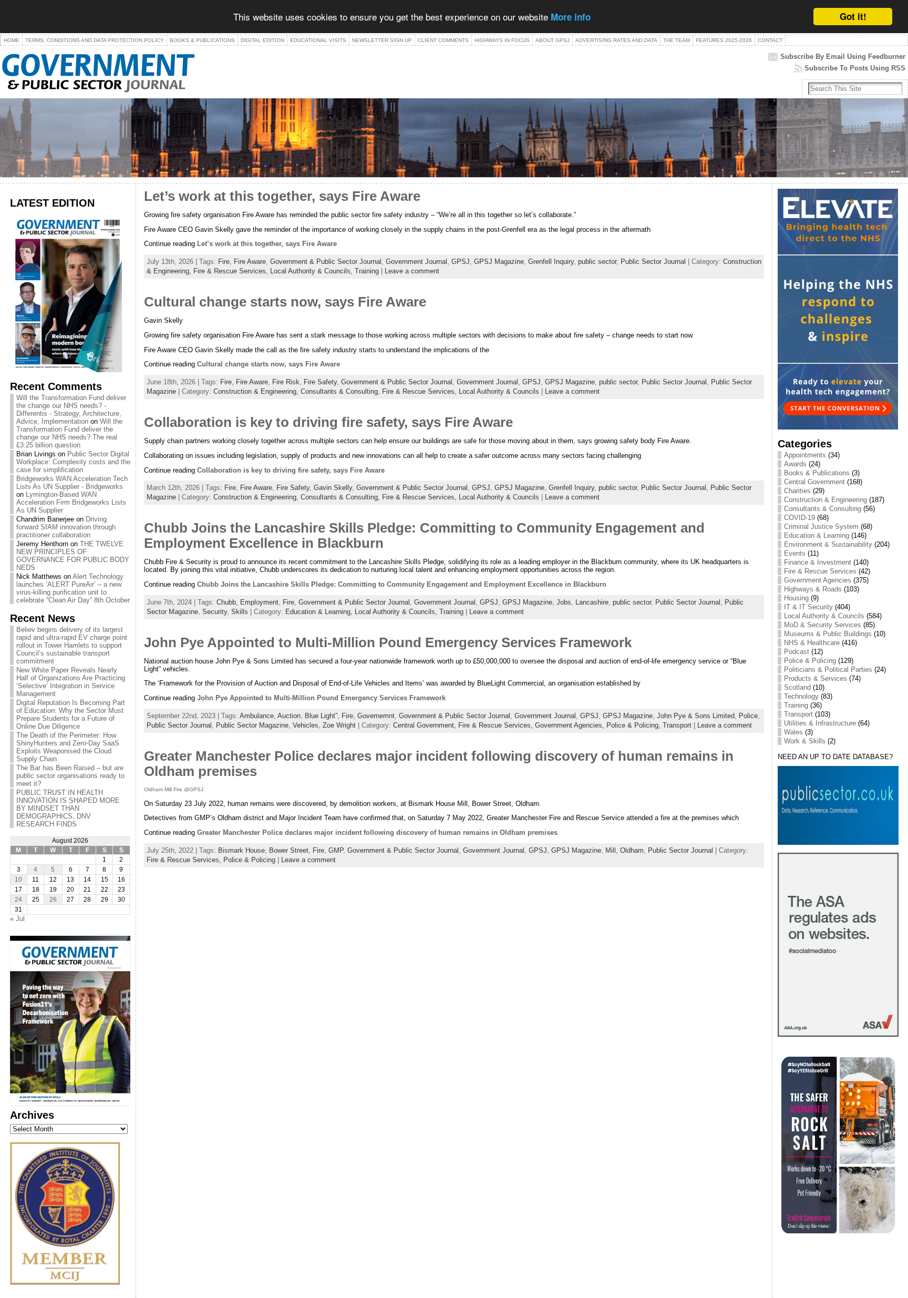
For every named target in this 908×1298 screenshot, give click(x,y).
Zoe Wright (339, 725)
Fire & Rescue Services (820, 571)
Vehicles (305, 725)
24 (18, 899)
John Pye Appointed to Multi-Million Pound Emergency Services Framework (388, 642)
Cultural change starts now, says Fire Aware (285, 301)
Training (367, 271)
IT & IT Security (808, 607)
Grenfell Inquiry (551, 261)
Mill (610, 850)
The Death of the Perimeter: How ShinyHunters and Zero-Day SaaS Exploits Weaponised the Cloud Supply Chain (67, 747)
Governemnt (376, 716)
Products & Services (815, 678)
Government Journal (416, 261)
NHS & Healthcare (812, 643)
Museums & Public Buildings (828, 634)
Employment (259, 602)
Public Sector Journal (653, 261)
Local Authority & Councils (499, 391)
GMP (335, 850)
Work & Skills (805, 741)
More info (571, 17)
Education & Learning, (320, 612)
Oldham (632, 850)
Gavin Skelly (333, 488)
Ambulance (257, 716)
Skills (239, 612)
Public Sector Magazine (252, 725)
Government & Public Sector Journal (325, 261)
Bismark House (241, 850)
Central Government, (425, 725)
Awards (795, 464)
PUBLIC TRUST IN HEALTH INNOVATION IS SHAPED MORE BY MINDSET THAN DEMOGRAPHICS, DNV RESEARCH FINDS (68, 808)
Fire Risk (286, 382)
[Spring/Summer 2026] (66, 370)
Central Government (814, 482)
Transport (677, 725)
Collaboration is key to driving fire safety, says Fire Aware (328, 422)
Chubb (226, 602)
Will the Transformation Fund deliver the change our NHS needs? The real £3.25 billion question (69, 433)
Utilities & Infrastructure (820, 723)
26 (53, 899)
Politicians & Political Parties (828, 669)
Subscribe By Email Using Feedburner (842, 56)
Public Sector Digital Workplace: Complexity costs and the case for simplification (73, 462)
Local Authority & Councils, (312, 271)
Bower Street (288, 850)
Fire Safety (320, 382)
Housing (796, 598)
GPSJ (460, 261)
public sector (597, 261)
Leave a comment (412, 271)
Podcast (796, 652)
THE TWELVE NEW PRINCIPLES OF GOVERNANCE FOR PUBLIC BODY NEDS (72, 555)
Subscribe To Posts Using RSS (854, 68)
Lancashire (591, 602)
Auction (289, 716)
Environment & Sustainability (828, 544)
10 (18, 879)
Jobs (563, 602)
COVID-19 (799, 518)
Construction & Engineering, (257, 391)
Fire (224, 261)
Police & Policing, (634, 725)
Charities (797, 491)
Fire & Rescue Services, (231, 271)
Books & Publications (817, 473)
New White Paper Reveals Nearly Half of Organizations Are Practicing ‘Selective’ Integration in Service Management (70, 682)
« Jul (17, 919)
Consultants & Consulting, (341, 391)
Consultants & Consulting (822, 509)
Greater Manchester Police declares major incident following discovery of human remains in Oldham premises (377, 832)
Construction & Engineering (825, 500)
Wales (793, 732)
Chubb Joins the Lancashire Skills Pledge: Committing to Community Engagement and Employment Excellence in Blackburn (401, 584)
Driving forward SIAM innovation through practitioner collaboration (66, 527)
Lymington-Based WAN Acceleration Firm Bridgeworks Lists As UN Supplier (71, 502)
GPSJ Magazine (499, 261)
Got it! (853, 16)
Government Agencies (817, 580)
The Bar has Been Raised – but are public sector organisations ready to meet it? (70, 776)
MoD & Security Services (822, 625)
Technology (801, 696)
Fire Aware (250, 261)
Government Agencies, (570, 725)
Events (795, 553)
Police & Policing (249, 860)
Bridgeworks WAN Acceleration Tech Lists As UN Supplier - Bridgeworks (72, 482)
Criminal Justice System (821, 526)
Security (214, 612)
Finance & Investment (817, 562)
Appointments (805, 455)
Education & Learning (816, 535)
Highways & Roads (813, 589)
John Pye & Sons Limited (696, 716)
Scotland (797, 687)
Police (748, 716)
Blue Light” (321, 716)
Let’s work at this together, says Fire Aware (282, 196)
